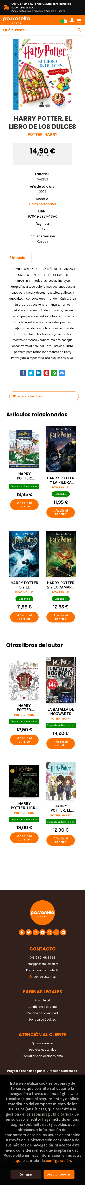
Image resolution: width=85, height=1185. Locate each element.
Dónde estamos (45, 977)
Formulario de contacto (42, 970)
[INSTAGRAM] (36, 932)
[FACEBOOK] (22, 932)
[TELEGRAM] (63, 932)
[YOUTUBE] (42, 932)
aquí (17, 1160)
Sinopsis (17, 257)
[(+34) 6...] (49, 932)
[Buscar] (79, 30)
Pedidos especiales (42, 1049)
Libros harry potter (42, 204)
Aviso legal (42, 1000)
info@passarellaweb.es (42, 964)
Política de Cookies (42, 1019)
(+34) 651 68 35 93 (42, 957)
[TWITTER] (29, 932)
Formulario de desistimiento (42, 1056)
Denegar (26, 1174)
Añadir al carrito (24, 504)
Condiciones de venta (43, 1007)
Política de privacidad (42, 1013)
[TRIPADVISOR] (56, 932)
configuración (58, 1160)
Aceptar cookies (59, 1174)
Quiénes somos (42, 1043)
